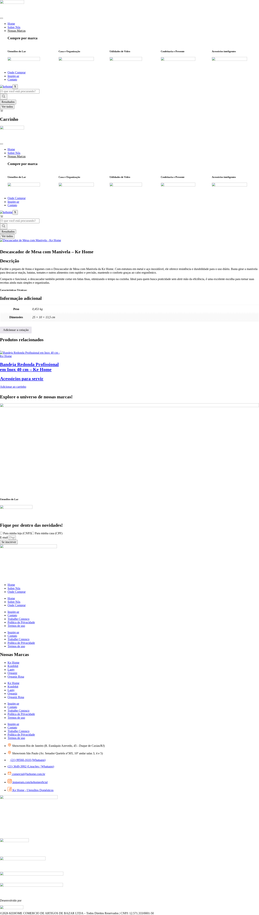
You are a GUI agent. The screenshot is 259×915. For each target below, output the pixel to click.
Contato (12, 79)
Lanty (11, 669)
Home (11, 23)
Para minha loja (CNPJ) (17, 533)
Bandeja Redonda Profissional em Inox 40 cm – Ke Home (29, 367)
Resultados (8, 101)
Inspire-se (13, 76)
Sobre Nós (14, 27)
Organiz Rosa (16, 676)
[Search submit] (3, 97)
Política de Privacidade (21, 622)
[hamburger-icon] (1, 18)
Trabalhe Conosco (18, 619)
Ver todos (7, 106)
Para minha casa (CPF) (48, 533)
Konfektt (13, 666)
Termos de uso (16, 625)
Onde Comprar (17, 72)
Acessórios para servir (21, 378)
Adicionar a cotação (16, 330)
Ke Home (13, 662)
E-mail (4, 537)
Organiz (12, 673)
